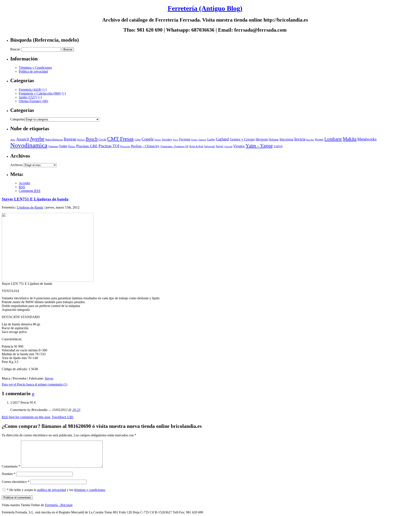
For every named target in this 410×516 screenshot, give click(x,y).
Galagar (202, 139)
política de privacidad (51, 490)
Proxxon (125, 146)
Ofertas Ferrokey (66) (33, 101)
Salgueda (209, 146)
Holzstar (274, 139)
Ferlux (158, 139)
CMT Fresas (120, 139)
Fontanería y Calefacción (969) (40, 93)
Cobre (138, 139)
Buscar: (15, 49)
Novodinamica (28, 145)
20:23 (76, 410)
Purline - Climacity (145, 146)
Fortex (194, 139)
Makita (349, 139)
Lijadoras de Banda (30, 207)
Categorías (17, 119)
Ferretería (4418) (30, 89)
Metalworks (366, 139)
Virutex (239, 146)
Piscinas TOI (108, 146)
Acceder (24, 183)
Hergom (262, 139)
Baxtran (70, 139)
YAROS (278, 146)
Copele (148, 139)
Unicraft (228, 146)
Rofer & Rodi (196, 146)
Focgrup (184, 139)
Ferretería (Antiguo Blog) (205, 8)
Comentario (11, 466)
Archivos (16, 165)
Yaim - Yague (259, 145)
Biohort (81, 139)
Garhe (211, 139)
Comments (29, 191)
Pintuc (71, 146)
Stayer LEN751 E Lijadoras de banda (35, 199)
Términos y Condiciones (35, 67)
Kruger (319, 139)
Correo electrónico (15, 482)
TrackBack (62, 417)
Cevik (102, 139)
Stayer (219, 146)
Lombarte (333, 139)
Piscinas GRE (87, 146)
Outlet (63, 146)
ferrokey (167, 139)
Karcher (310, 139)
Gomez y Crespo (242, 139)
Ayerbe (37, 139)
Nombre (8, 474)
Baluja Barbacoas (54, 139)
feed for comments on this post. (26, 417)
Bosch (92, 139)
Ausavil (22, 139)
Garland (222, 139)
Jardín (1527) (28, 97)
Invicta (299, 139)
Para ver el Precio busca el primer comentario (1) (34, 384)
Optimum (53, 146)
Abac (12, 139)
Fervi (175, 139)
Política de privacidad (33, 71)
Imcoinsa (286, 139)
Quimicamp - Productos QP (174, 146)
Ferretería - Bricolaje (59, 505)
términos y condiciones (89, 490)
